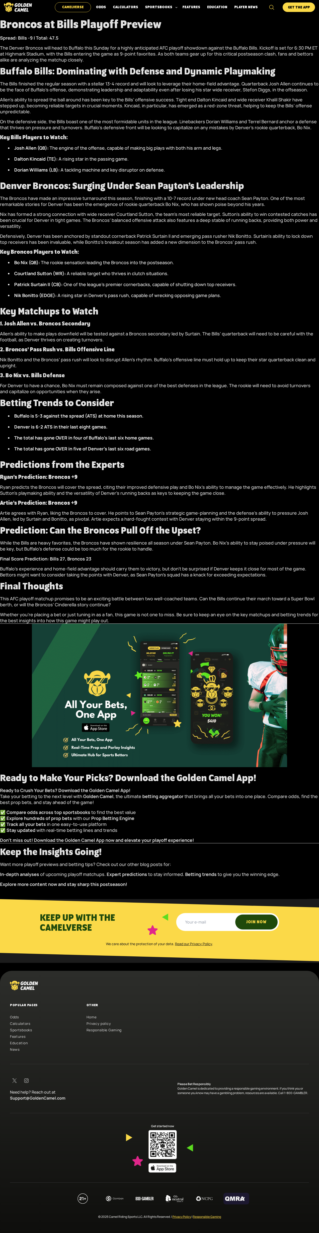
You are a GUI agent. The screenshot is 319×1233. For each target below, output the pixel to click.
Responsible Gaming (104, 1030)
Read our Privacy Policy (193, 943)
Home (91, 1017)
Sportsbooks (21, 1030)
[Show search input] (272, 7)
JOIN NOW (256, 922)
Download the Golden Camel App (93, 790)
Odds (14, 1017)
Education (19, 1043)
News (15, 1049)
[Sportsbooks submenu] (176, 7)
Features (18, 1036)
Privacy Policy (181, 1217)
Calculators (20, 1023)
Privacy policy (98, 1023)
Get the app (299, 7)
